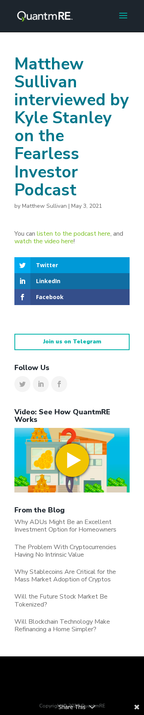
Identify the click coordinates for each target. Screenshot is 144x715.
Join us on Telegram (72, 341)
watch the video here (44, 241)
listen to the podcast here (73, 233)
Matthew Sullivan (44, 206)
